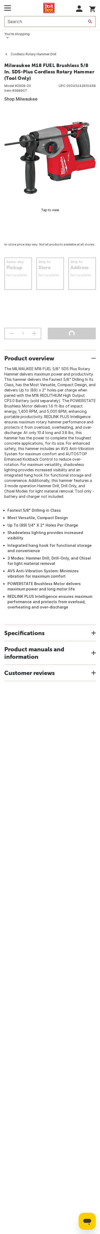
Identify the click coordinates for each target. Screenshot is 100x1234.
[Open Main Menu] (7, 8)
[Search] (90, 21)
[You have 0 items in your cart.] (92, 8)
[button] (79, 8)
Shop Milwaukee (21, 99)
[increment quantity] (34, 333)
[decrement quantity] (11, 333)
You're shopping (17, 34)
